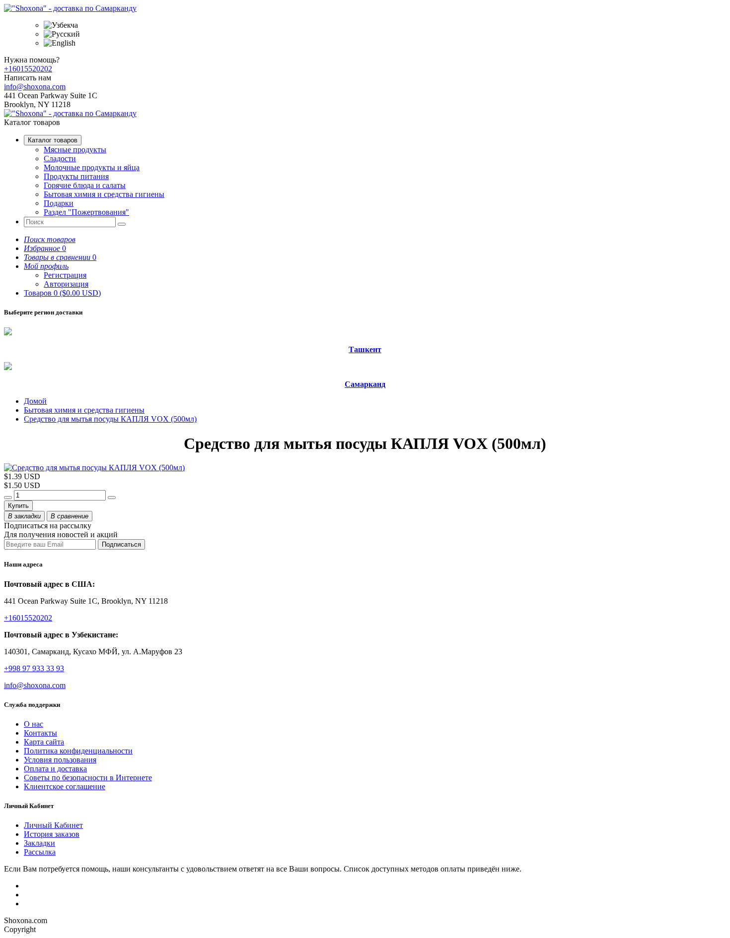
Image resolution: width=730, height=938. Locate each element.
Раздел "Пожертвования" (86, 212)
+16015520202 (28, 68)
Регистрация (65, 275)
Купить (18, 505)
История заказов (51, 834)
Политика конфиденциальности (78, 751)
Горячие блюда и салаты (85, 185)
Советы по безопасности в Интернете (88, 777)
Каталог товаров (52, 140)
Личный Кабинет (53, 825)
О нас (33, 724)
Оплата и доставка (55, 768)
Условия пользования (60, 759)
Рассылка (40, 852)
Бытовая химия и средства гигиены (104, 194)
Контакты (40, 733)
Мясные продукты (75, 149)
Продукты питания (76, 176)
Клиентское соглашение (64, 786)
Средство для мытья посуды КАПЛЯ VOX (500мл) (110, 419)
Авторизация (66, 284)
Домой (35, 401)
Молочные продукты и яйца (92, 167)
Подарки (58, 203)
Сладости (60, 158)
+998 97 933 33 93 (34, 668)
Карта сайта (44, 742)
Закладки (39, 843)
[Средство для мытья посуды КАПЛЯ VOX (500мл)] (94, 467)
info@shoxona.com (35, 86)
